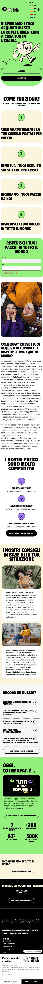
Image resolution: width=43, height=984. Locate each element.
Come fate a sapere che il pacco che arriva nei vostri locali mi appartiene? (18, 712)
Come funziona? (9, 944)
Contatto (6, 949)
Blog (4, 952)
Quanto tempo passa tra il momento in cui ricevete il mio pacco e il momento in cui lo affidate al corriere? (20, 740)
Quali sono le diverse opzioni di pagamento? (17, 703)
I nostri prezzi (7, 946)
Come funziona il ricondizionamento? (12, 731)
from (4, 257)
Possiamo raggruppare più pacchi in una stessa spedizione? (18, 722)
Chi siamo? (7, 941)
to (3, 265)
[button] (4, 9)
